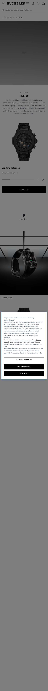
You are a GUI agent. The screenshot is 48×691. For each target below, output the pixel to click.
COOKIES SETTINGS (24, 360)
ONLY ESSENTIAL (24, 367)
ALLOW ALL (24, 373)
